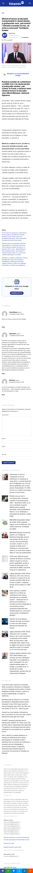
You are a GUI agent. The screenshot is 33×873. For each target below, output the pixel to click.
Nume (4, 438)
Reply (3, 327)
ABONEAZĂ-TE (16, 293)
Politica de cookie (9, 843)
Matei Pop (12, 33)
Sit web (4, 454)
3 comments (25, 37)
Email (4, 446)
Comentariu (5, 415)
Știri (3, 13)
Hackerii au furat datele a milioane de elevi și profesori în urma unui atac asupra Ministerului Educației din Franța (20, 623)
